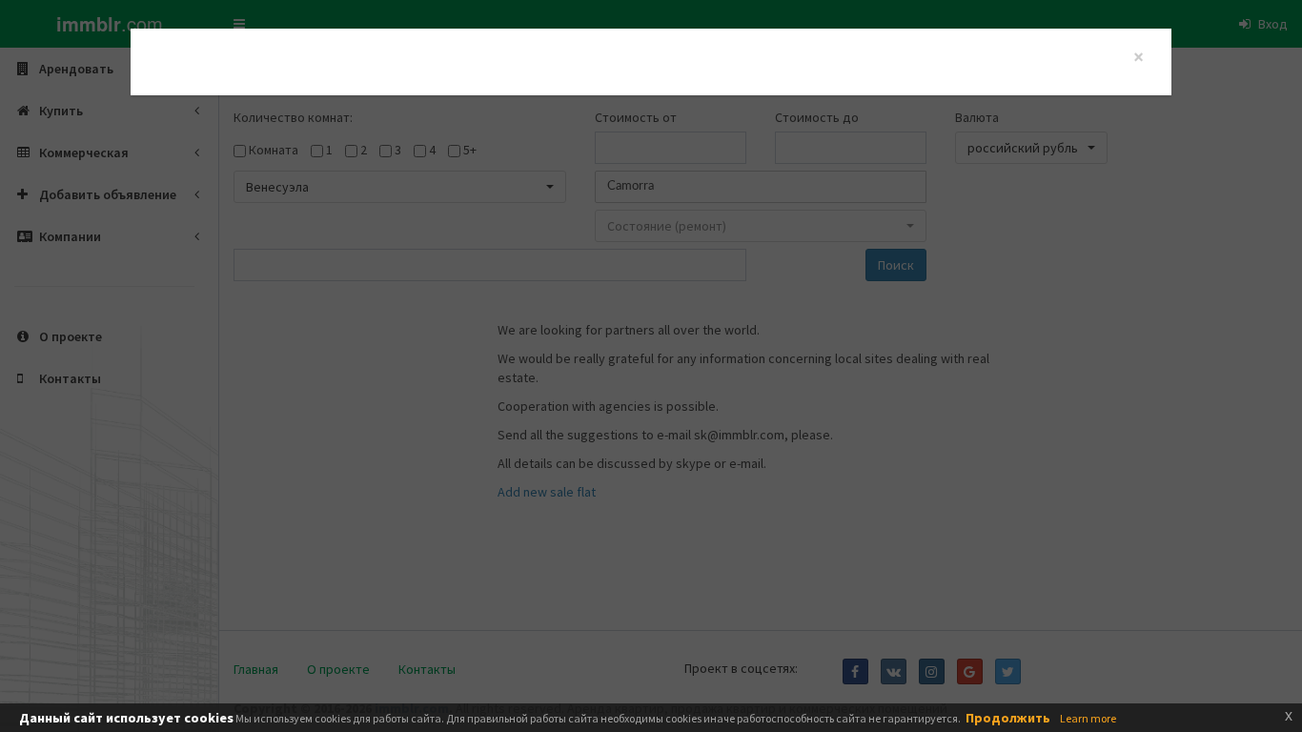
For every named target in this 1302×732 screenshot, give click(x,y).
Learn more (1088, 718)
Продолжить (1008, 717)
